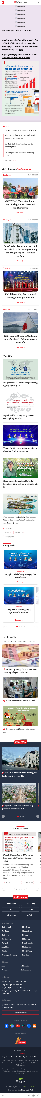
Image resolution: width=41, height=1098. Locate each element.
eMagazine (20, 571)
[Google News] (33, 1095)
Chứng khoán (11, 903)
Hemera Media (29, 1087)
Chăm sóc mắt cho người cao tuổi (20, 701)
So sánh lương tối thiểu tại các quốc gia (20, 730)
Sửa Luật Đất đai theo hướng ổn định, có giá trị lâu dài (19, 774)
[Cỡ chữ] (28, 1095)
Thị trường (6, 268)
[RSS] (34, 1026)
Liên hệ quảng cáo (20, 1012)
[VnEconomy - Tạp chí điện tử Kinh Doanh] (20, 897)
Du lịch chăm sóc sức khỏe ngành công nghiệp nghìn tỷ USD (20, 384)
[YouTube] (18, 1026)
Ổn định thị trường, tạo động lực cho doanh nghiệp (19, 145)
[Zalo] (29, 1026)
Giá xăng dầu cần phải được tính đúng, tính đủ (20, 154)
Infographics (21, 641)
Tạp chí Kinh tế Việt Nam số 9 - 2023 (19, 131)
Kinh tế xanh (6, 309)
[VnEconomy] (21, 6)
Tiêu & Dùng (30, 903)
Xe (11, 909)
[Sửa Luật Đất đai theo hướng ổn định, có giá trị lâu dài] (20, 758)
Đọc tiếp (7, 356)
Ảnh (3, 966)
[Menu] (3, 1095)
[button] (17, 626)
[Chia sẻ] (38, 1095)
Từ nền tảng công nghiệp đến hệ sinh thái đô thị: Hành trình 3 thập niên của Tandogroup (19, 520)
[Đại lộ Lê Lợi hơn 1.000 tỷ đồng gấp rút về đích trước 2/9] (19, 793)
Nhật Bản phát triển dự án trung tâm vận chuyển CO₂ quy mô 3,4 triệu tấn (20, 339)
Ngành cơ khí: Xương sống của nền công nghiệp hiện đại (19, 417)
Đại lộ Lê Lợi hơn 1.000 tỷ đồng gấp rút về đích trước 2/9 (17, 807)
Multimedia (9, 637)
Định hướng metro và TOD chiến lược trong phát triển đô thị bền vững (18, 858)
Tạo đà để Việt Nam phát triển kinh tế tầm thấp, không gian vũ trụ (20, 449)
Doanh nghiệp (7, 175)
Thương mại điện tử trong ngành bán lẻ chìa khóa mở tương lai (20, 136)
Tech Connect (11, 915)
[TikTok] (23, 1026)
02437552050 (9, 1008)
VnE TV (6, 641)
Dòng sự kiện (20, 829)
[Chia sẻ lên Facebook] (38, 2)
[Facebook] (7, 1026)
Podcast (13, 641)
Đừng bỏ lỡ (9, 546)
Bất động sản (7, 220)
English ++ (30, 915)
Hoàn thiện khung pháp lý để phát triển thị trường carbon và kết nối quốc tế (20, 484)
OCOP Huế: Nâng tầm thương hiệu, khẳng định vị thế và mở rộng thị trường (20, 204)
